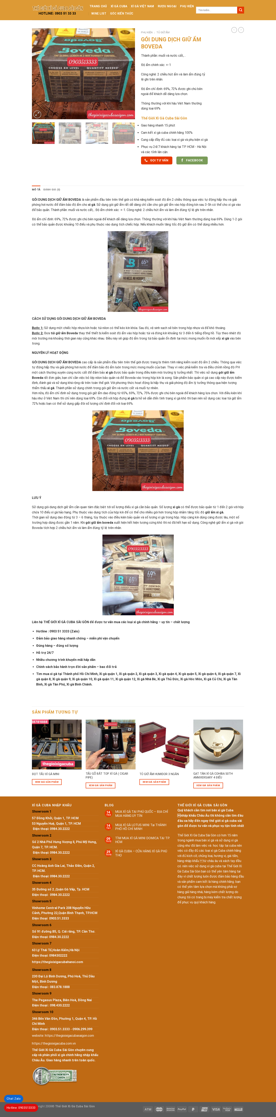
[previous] (39, 74)
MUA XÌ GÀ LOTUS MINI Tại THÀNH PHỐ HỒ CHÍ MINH (140, 827)
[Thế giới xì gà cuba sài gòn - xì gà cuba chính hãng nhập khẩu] (57, 10)
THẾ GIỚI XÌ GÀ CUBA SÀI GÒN (66, 622)
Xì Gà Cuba (119, 6)
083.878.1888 (60, 987)
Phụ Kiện (187, 6)
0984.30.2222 (60, 829)
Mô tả (36, 189)
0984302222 (58, 955)
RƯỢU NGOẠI (167, 6)
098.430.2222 (60, 1005)
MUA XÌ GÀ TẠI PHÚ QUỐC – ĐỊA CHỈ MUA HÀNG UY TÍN (141, 813)
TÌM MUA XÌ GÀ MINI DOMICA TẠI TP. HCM (142, 840)
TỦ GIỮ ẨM (163, 32)
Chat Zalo (14, 1098)
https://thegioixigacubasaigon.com (69, 1036)
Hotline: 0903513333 (21, 1108)
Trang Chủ (98, 6)
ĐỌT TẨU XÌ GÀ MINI (45, 774)
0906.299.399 (82, 1029)
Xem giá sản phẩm (47, 782)
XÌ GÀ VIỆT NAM (142, 6)
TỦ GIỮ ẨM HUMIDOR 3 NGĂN (159, 774)
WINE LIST (98, 13)
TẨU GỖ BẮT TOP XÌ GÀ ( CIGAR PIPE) (107, 775)
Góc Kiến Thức (121, 13)
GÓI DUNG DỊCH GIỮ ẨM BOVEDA (81, 319)
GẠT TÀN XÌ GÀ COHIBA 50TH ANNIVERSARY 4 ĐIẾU (213, 775)
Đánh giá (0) (51, 189)
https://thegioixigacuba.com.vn (54, 1043)
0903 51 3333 (59, 631)
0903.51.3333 (59, 918)
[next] (128, 74)
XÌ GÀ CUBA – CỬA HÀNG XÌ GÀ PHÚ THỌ (141, 853)
